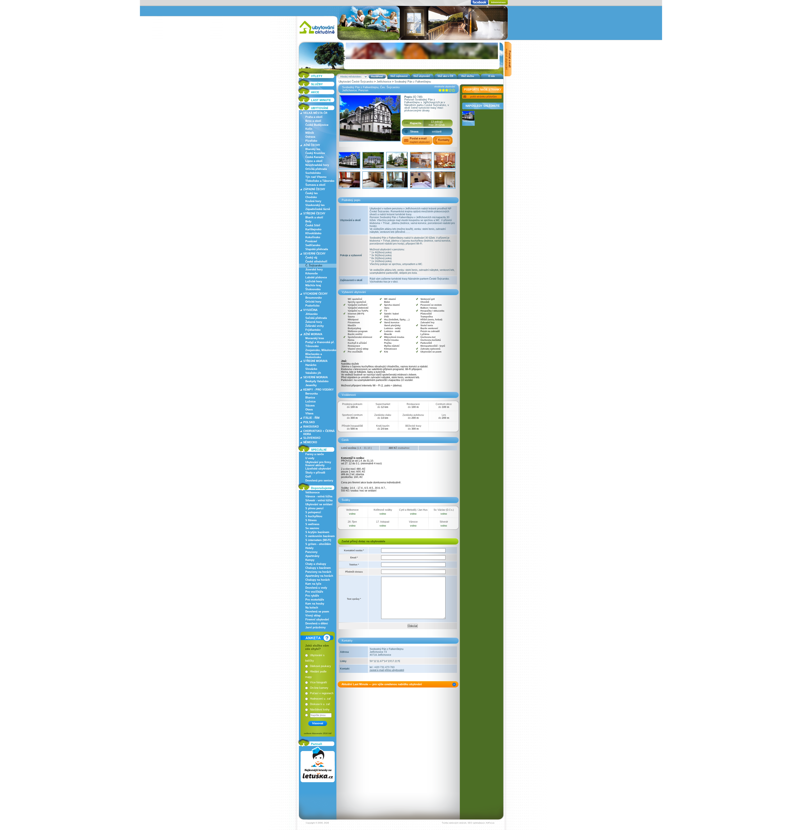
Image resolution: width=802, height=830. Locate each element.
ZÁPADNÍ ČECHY (314, 189)
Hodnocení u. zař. (320, 698)
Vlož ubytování (421, 76)
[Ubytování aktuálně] (316, 34)
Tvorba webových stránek (454, 823)
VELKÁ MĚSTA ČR (315, 113)
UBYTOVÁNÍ (319, 108)
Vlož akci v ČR (445, 76)
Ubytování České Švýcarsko (356, 81)
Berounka (311, 393)
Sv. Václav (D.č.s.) (444, 509)
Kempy (309, 559)
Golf (308, 476)
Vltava (309, 413)
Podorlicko (312, 305)
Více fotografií (318, 682)
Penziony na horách (318, 571)
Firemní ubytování (317, 619)
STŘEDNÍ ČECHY (314, 213)
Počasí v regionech (321, 693)
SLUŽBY (317, 84)
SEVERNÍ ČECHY (314, 253)
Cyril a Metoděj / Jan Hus (413, 509)
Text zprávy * (354, 599)
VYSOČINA (310, 310)
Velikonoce (312, 492)
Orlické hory (313, 301)
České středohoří (316, 261)
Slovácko (311, 368)
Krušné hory (313, 201)
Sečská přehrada (316, 318)
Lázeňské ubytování (318, 468)
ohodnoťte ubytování (444, 86)
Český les (311, 193)
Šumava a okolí (315, 184)
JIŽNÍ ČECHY (311, 145)
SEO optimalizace (476, 823)
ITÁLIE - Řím (311, 417)
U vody (309, 458)
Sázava (310, 405)
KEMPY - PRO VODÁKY (318, 389)
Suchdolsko (313, 172)
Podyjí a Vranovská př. (320, 342)
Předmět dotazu (354, 571)
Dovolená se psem (317, 611)
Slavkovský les (315, 205)
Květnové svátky (383, 509)
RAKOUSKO (311, 426)
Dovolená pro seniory (319, 480)
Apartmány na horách (319, 575)
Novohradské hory (317, 165)
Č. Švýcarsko (313, 265)
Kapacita (415, 123)
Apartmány (312, 556)
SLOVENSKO (311, 437)
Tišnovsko (312, 346)
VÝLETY (316, 76)
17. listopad (382, 521)
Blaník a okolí (314, 217)
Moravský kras (314, 338)
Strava (414, 131)
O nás (491, 76)
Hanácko (310, 365)
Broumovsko (313, 297)
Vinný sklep (313, 615)
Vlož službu (467, 76)
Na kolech (311, 607)
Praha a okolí (313, 116)
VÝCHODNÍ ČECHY (315, 293)
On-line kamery (319, 687)
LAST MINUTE (321, 100)
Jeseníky (311, 385)
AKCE (315, 92)
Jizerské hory (314, 269)
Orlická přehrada (316, 169)
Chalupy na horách (317, 579)
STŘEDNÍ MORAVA (315, 361)
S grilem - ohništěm (318, 544)
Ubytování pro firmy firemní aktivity (318, 464)
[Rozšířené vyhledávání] (377, 77)
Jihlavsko (311, 314)
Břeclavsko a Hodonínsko (313, 356)
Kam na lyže (313, 583)
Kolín (308, 128)
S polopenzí (313, 512)
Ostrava (310, 136)
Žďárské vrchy (314, 325)
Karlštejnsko (313, 229)
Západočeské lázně (317, 209)
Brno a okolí (313, 120)
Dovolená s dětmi (316, 623)
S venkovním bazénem (320, 536)
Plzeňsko (311, 140)
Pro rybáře (312, 595)
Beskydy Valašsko (317, 381)
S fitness (311, 520)
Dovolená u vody (316, 587)
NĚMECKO (310, 442)
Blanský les (312, 149)
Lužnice (310, 401)
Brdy (308, 221)
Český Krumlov (315, 153)
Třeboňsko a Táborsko (319, 180)
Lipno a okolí (313, 161)
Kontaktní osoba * (354, 550)
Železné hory (313, 321)
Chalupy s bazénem (318, 567)
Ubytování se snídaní (318, 504)
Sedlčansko (312, 245)
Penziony (311, 552)
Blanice (310, 397)
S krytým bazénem (317, 532)
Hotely (309, 548)
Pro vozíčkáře (314, 591)
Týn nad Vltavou (315, 176)
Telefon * (354, 564)
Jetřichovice (384, 81)
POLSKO (309, 422)
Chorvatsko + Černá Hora (319, 432)
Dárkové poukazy (320, 666)
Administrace (498, 2)
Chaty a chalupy (315, 563)
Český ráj (311, 257)
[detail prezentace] (454, 684)
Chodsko (311, 197)
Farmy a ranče (314, 454)
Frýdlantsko (313, 329)
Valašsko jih (313, 372)
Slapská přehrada (316, 249)
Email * (354, 557)
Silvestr (444, 521)
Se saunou (312, 528)
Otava (309, 409)
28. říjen (352, 521)
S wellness (312, 524)
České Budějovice (316, 124)
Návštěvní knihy (320, 709)
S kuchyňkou (313, 516)
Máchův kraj (313, 285)
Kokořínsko (312, 237)
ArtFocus (490, 823)
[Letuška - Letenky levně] (318, 764)
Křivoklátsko (313, 233)
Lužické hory (313, 281)
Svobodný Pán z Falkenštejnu (413, 81)
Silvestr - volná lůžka (318, 500)
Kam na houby (314, 603)
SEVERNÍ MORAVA (315, 377)
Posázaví (311, 241)
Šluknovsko (313, 289)
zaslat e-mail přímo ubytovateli (387, 670)
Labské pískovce (316, 277)
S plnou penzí (314, 508)
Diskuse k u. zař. (320, 704)
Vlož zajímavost (399, 76)
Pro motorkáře (314, 599)
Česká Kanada (314, 157)
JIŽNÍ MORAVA (312, 334)
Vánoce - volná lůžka (318, 496)
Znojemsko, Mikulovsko (320, 350)
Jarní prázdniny (315, 627)
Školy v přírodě (315, 472)
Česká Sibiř (312, 225)
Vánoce (413, 521)
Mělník (309, 132)
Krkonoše (311, 273)
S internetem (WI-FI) (318, 540)
